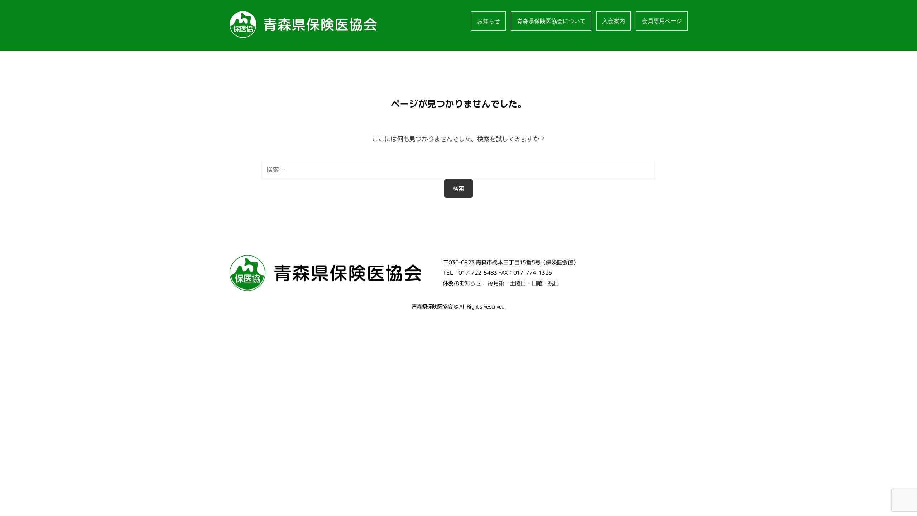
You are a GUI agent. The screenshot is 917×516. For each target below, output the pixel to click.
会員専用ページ (662, 21)
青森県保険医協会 (432, 306)
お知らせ (488, 21)
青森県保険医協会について (551, 21)
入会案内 (613, 21)
